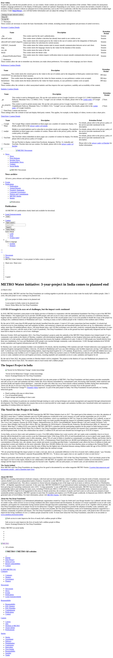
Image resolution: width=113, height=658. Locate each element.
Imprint (7, 558)
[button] (7, 154)
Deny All (4, 17)
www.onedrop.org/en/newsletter (12, 515)
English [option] (12, 244)
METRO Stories (53, 495)
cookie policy (87, 99)
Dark (11, 236)
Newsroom (28, 150)
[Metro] (12, 150)
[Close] (6, 556)
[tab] (56, 27)
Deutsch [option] (12, 246)
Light (11, 234)
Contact (8, 566)
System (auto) (14, 238)
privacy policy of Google (38, 126)
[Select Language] (6, 240)
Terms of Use (10, 562)
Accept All (5, 19)
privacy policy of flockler (100, 143)
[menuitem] (61, 234)
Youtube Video (32, 387)
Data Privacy (9, 560)
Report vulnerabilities (12, 564)
